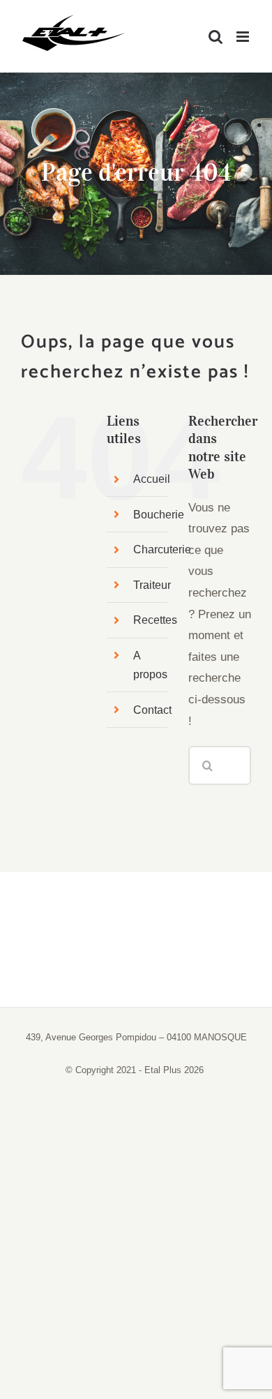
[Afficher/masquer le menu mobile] (243, 36)
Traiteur (152, 585)
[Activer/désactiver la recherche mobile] (215, 36)
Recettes (155, 620)
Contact (152, 710)
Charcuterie (162, 549)
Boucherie (158, 515)
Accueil (151, 479)
